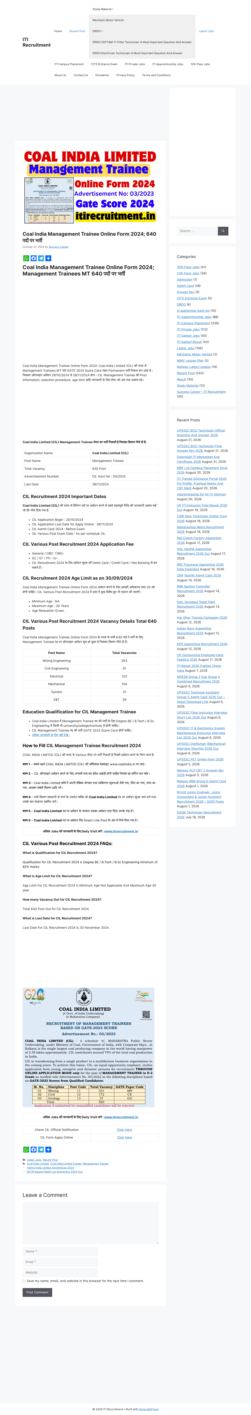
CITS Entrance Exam (104, 64)
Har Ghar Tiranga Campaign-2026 (202, 617)
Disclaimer (102, 75)
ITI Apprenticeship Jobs (167, 64)
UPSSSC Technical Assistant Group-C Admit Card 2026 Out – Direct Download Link (201, 697)
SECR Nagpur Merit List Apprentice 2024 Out (55, 1171)
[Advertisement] (90, 113)
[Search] (223, 231)
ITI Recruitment (37, 42)
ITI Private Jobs (135, 64)
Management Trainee (95, 1163)
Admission (184, 279)
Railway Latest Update (194, 367)
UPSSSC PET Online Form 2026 (200, 759)
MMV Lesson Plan (190, 360)
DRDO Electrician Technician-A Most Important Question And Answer (137, 53)
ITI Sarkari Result (189, 342)
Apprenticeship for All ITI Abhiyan (201, 494)
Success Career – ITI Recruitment (201, 392)
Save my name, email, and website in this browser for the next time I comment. (85, 1281)
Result (181, 379)
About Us (60, 75)
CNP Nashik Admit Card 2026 (199, 575)
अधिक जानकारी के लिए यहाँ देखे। (51, 735)
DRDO (97, 31)
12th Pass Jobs (200, 64)
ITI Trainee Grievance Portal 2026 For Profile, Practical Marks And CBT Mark (202, 483)
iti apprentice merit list (193, 311)
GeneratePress (149, 1409)
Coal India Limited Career (65, 1163)
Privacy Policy (125, 75)
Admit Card (185, 286)
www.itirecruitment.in (121, 831)
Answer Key (185, 292)
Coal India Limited (38, 1163)
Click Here (124, 1130)
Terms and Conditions (156, 75)
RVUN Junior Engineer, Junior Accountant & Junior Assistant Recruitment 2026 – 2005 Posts (200, 796)
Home (58, 31)
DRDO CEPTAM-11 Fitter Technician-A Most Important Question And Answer (142, 42)
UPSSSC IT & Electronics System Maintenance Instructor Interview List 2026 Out (201, 732)
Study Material (102, 9)
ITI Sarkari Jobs (188, 336)
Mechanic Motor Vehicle (108, 20)
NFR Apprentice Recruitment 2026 (202, 644)
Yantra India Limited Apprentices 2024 (50, 1167)
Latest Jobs (206, 31)
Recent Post (77, 31)
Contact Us (81, 75)
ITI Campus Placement (69, 64)
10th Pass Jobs (188, 267)
